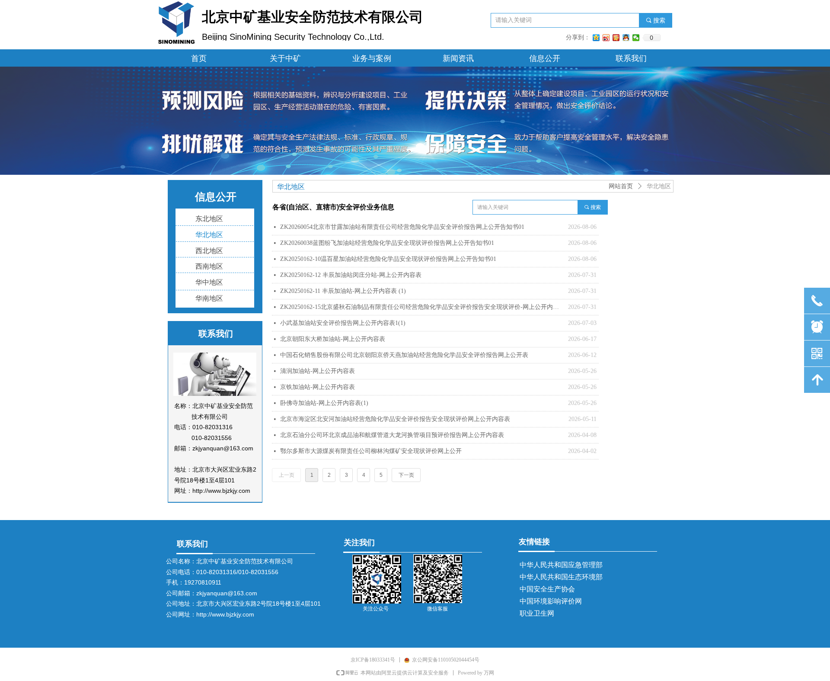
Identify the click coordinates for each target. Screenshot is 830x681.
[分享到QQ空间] (596, 37)
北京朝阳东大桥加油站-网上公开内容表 (332, 339)
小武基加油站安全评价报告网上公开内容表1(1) (342, 323)
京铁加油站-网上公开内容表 (317, 387)
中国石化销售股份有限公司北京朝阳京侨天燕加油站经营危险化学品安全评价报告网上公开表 (404, 355)
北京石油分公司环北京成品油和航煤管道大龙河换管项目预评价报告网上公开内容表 (392, 435)
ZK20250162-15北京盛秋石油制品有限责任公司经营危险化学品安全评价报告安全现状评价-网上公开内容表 (422, 307)
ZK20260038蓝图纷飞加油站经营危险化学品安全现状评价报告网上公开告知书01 (387, 243)
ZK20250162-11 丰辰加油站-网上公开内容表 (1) (343, 291)
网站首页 (621, 186)
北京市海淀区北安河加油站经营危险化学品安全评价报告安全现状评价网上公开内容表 (395, 419)
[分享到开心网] (616, 37)
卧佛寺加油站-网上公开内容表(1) (324, 403)
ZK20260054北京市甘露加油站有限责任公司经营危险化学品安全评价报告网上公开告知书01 (402, 227)
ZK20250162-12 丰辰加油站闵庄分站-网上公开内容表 (350, 275)
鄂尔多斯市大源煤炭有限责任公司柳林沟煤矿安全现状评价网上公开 (371, 451)
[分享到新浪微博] (606, 37)
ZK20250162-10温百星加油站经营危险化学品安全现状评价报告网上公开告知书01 (388, 259)
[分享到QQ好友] (626, 37)
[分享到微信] (636, 37)
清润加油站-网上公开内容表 (317, 371)
